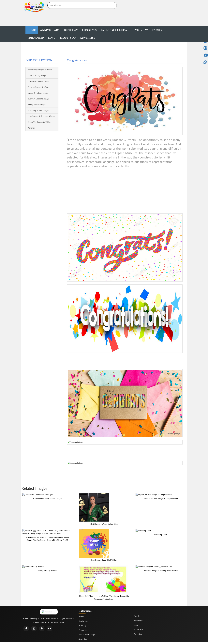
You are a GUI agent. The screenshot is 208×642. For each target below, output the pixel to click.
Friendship (36, 37)
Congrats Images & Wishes (38, 87)
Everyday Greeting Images (38, 99)
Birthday (71, 29)
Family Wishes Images (37, 105)
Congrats (89, 29)
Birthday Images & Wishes (38, 81)
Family (157, 29)
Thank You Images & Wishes (39, 122)
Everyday (140, 29)
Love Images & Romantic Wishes (41, 116)
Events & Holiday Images (38, 93)
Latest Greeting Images (37, 75)
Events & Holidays (115, 29)
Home (32, 29)
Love (51, 37)
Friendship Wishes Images (38, 110)
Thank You (68, 37)
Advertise (87, 37)
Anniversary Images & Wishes (40, 70)
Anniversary (50, 29)
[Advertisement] (104, 18)
